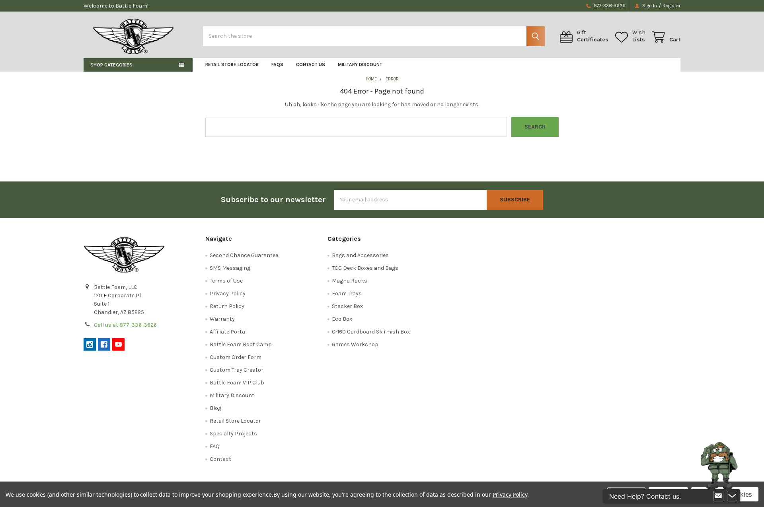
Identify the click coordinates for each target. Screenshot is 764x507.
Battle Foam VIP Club (237, 382)
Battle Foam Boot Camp (241, 344)
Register (671, 5)
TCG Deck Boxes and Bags (365, 268)
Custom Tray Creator (236, 370)
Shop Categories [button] (111, 65)
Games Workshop (355, 344)
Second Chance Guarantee (244, 255)
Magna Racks (349, 280)
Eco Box (342, 319)
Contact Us (310, 64)
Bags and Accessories (360, 255)
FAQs (277, 64)
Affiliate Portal (228, 331)
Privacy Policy (228, 293)
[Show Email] (718, 496)
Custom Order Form (235, 357)
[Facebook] (104, 344)
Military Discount (360, 64)
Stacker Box (347, 306)
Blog (215, 408)
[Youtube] (118, 344)
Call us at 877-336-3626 (125, 325)
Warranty (222, 319)
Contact (220, 459)
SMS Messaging (230, 268)
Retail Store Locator (232, 64)
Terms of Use (226, 280)
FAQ (215, 446)
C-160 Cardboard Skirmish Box (371, 331)
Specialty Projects (233, 433)
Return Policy (227, 306)
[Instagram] (90, 344)
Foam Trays (347, 293)
